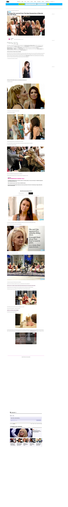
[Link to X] (54, 1)
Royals (28, 1)
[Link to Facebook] (50, 1)
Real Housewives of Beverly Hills (29, 45)
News (10, 10)
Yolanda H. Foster (17, 46)
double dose (27, 55)
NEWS (22, 1)
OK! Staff (12, 38)
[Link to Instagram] (52, 1)
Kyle (37, 47)
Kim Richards (27, 46)
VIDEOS (35, 1)
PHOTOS (32, 1)
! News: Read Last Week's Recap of (14, 51)
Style (25, 1)
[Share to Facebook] (9, 42)
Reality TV (18, 1)
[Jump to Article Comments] (7, 42)
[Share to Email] (17, 42)
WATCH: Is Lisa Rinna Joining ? (13, 310)
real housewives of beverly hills (15, 10)
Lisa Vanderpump (39, 46)
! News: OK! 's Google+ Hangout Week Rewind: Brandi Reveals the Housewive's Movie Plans (21, 285)
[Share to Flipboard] (14, 42)
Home (8, 10)
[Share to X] (12, 42)
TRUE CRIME (38, 1)
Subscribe (47, 1)
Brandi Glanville (9, 47)
